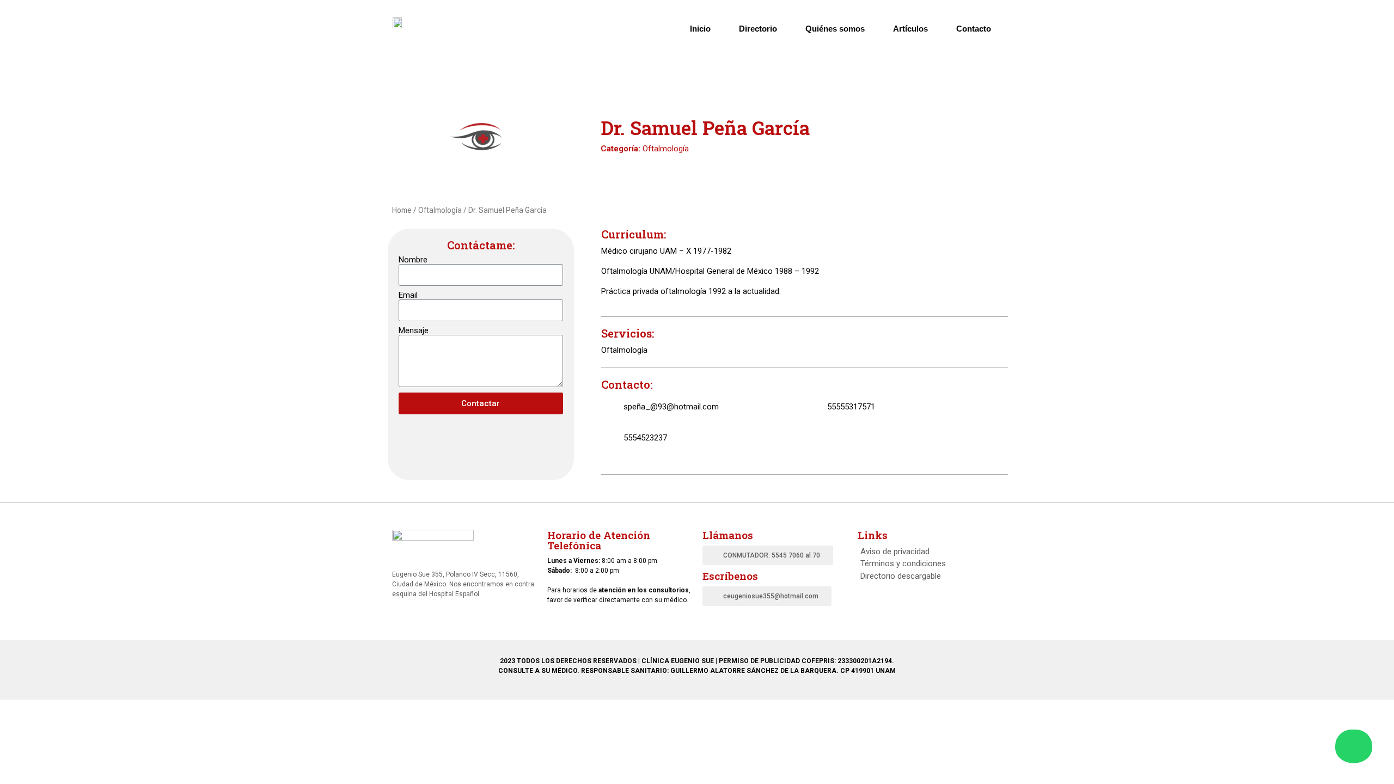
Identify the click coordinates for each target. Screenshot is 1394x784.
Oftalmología (666, 149)
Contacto (973, 28)
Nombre (413, 260)
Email (408, 295)
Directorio (758, 28)
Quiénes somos (835, 28)
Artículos (910, 28)
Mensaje (414, 331)
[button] (767, 555)
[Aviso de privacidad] (930, 552)
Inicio (700, 28)
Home (402, 210)
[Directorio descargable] (930, 576)
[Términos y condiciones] (930, 564)
